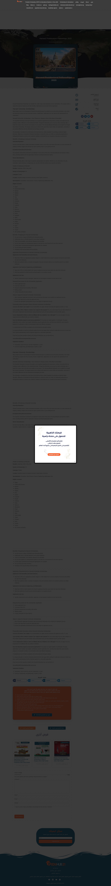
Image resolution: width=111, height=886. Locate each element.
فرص (92, 2)
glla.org (45, 5)
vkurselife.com (29, 8)
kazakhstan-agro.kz (52, 8)
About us (32, 5)
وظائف (76, 2)
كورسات (82, 2)
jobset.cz (61, 8)
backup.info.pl (89, 5)
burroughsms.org (80, 5)
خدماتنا (87, 2)
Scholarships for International (66, 2)
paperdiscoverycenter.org (40, 8)
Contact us (38, 5)
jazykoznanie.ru (68, 8)
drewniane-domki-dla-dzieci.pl (67, 5)
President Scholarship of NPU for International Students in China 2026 (41, 2)
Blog (27, 5)
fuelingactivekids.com (54, 5)
